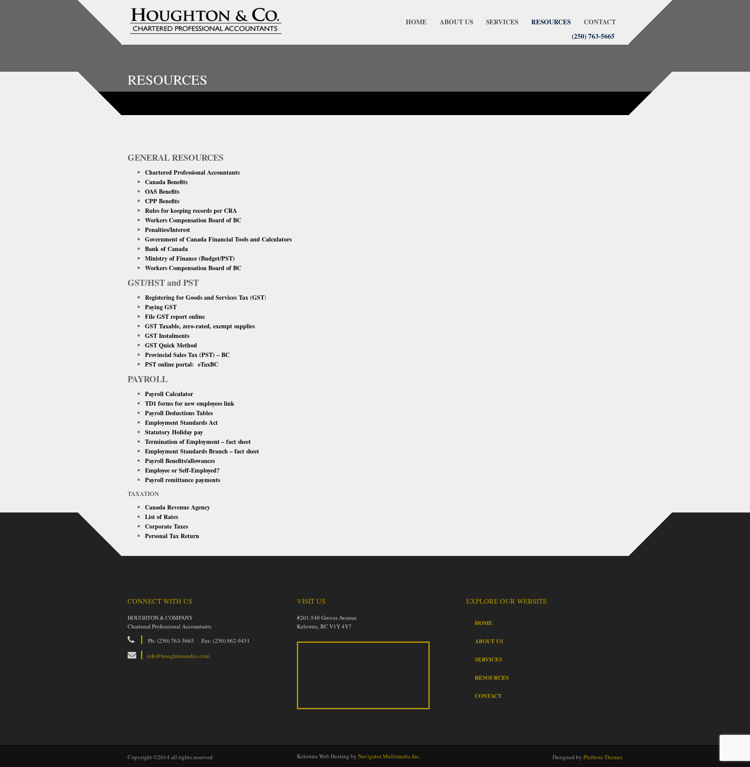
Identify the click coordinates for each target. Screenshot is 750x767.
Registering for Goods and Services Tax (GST (204, 297)
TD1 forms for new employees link (189, 403)
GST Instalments (167, 335)
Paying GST (162, 306)
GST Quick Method (171, 345)
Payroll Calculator (169, 393)
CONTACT (600, 21)
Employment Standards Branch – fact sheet (202, 451)
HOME (416, 21)
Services (502, 21)
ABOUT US (456, 21)
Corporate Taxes (166, 526)
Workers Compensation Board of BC (193, 220)
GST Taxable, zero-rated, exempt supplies (201, 326)
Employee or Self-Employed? (182, 470)
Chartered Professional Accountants (192, 172)
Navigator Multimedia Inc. (389, 756)
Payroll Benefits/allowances (180, 460)
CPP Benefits (162, 200)
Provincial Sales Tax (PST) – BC (187, 354)
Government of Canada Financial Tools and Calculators (218, 239)
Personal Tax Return (172, 535)
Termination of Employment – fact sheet (198, 441)
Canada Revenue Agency (177, 507)
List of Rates (162, 516)
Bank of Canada (166, 248)
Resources (551, 21)
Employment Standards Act (181, 422)
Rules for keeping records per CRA (191, 210)
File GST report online (175, 316)
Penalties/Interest (167, 229)
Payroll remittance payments (182, 479)
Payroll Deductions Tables (179, 412)
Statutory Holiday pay (174, 431)
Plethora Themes (602, 757)
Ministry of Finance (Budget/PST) (190, 258)
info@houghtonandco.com (178, 656)
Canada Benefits (166, 181)
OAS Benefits (162, 191)
